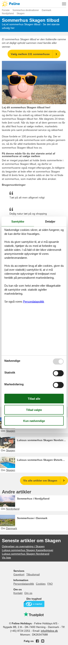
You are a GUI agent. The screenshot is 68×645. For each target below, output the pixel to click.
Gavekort (18, 574)
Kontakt (17, 593)
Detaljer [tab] (50, 221)
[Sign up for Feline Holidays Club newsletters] (42, 641)
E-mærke (34, 604)
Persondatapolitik (23, 583)
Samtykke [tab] (17, 221)
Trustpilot (34, 614)
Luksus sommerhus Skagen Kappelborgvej (27, 550)
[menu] (64, 4)
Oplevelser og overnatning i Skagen (23, 546)
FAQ (50, 583)
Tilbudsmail (33, 574)
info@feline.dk (49, 630)
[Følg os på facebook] (37, 641)
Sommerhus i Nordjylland (33, 498)
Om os (28, 593)
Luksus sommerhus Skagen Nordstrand (42, 440)
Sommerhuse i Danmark (32, 518)
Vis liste (6, 557)
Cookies (41, 583)
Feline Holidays (34, 4)
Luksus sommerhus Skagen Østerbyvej (42, 459)
